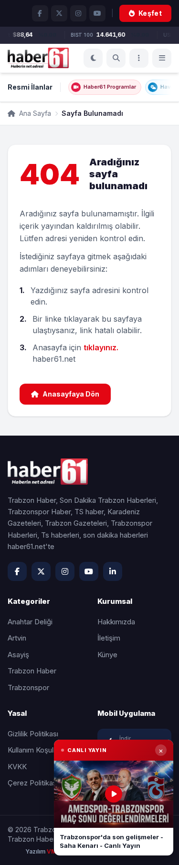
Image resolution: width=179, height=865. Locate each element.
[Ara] (116, 58)
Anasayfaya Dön (70, 394)
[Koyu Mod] (93, 58)
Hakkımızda (116, 621)
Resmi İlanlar (30, 87)
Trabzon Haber (32, 670)
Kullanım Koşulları (35, 749)
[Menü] (138, 58)
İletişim (108, 637)
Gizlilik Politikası (33, 733)
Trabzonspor (28, 687)
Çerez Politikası (33, 782)
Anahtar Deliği (30, 621)
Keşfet (150, 13)
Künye (107, 654)
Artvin (17, 637)
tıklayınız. (101, 347)
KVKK (17, 766)
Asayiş (18, 654)
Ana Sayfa (34, 113)
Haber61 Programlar (110, 86)
